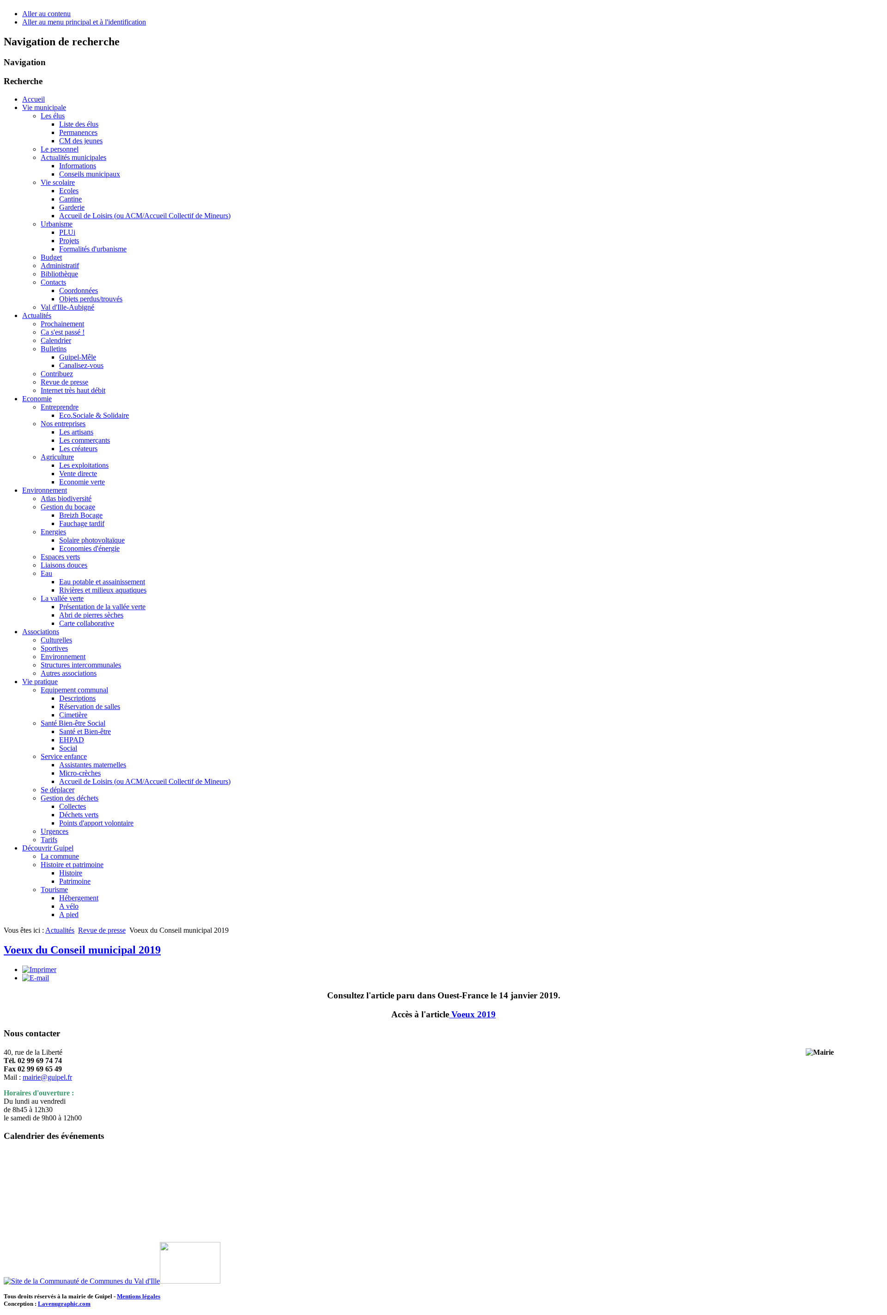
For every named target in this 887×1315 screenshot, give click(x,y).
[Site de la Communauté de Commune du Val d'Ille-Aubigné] (82, 1281)
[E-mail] (35, 978)
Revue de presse (102, 930)
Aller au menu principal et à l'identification (84, 22)
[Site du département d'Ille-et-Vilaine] (190, 1281)
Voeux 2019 (473, 1014)
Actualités (59, 930)
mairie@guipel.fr (47, 1077)
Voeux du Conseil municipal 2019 (82, 950)
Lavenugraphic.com (64, 1303)
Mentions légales (138, 1296)
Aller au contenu (46, 14)
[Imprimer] (39, 969)
